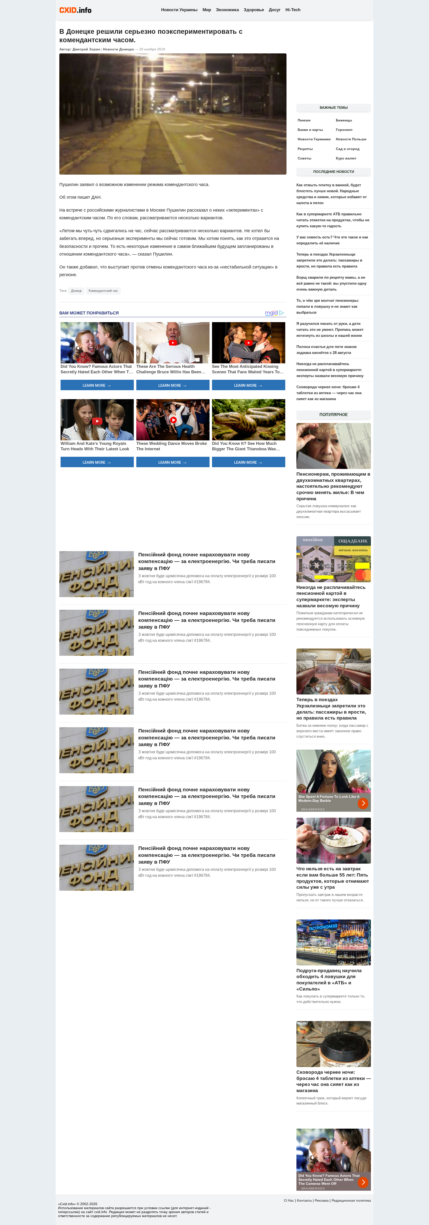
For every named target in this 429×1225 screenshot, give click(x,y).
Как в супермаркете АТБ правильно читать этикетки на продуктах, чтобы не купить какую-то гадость (332, 220)
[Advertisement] (172, 508)
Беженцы (344, 120)
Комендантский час (103, 291)
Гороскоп (344, 130)
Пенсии (304, 120)
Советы (304, 158)
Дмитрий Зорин (86, 49)
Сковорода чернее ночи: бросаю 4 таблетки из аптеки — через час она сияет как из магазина (328, 393)
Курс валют (346, 158)
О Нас (289, 1200)
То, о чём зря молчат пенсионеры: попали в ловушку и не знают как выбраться (327, 306)
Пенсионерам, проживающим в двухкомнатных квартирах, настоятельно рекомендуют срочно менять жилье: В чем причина (333, 486)
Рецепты (305, 149)
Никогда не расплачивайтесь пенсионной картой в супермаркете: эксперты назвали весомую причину (329, 370)
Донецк (76, 291)
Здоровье (254, 9)
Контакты (304, 1200)
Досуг (275, 9)
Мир (207, 9)
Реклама (322, 1200)
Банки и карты (310, 130)
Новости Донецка (118, 49)
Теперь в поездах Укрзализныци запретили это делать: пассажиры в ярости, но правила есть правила (329, 260)
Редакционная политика (351, 1200)
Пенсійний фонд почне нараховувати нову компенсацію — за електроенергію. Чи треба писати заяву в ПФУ (206, 561)
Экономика (227, 9)
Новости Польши (351, 139)
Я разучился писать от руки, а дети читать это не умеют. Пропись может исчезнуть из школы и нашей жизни (329, 329)
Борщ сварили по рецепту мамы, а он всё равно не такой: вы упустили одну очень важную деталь (331, 283)
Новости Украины (179, 9)
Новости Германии (314, 139)
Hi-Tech (293, 9)
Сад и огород (347, 149)
